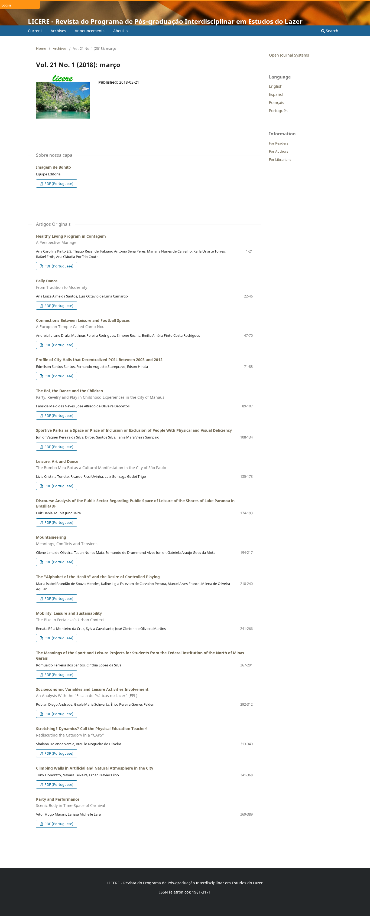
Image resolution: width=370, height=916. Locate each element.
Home (41, 48)
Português (278, 110)
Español (276, 94)
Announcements (90, 30)
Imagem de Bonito (53, 167)
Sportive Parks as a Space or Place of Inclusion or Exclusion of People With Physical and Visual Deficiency (134, 430)
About (119, 30)
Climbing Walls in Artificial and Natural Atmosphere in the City (94, 768)
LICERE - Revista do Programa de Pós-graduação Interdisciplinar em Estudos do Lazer (165, 21)
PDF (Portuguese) (58, 183)
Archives (58, 30)
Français (276, 102)
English (276, 86)
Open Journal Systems (289, 55)
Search (331, 30)
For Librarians (280, 159)
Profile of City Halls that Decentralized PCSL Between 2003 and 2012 (99, 359)
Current (35, 30)
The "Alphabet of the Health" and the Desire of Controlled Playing (98, 576)
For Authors (278, 151)
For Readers (278, 143)
